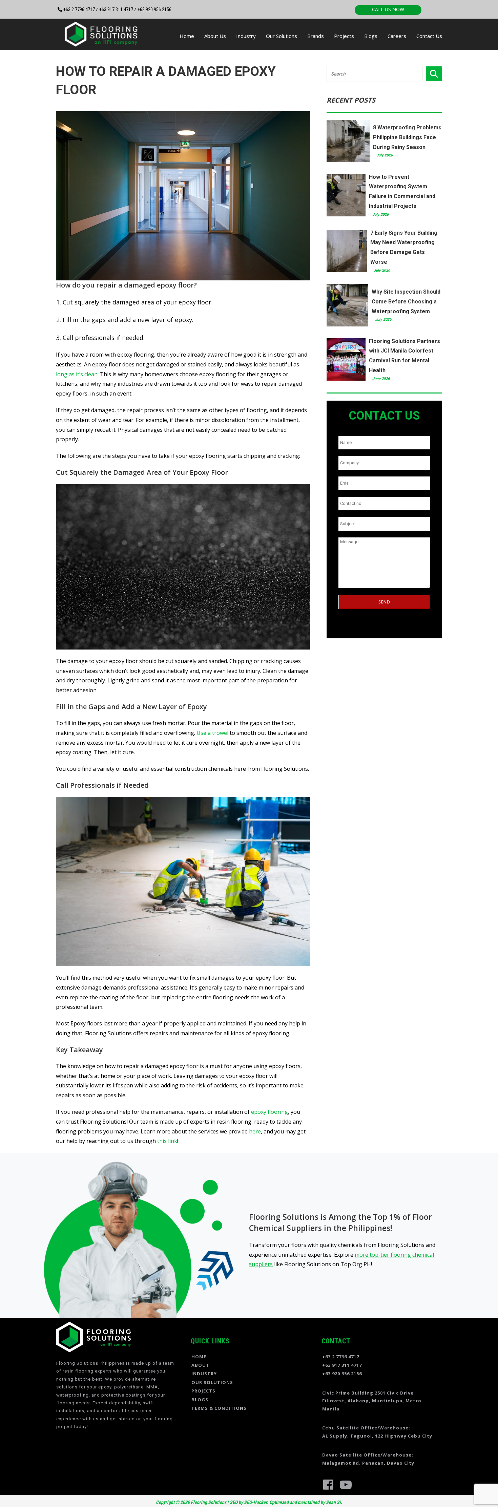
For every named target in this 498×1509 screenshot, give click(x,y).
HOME (198, 1357)
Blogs (370, 36)
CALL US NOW (388, 9)
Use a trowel (212, 733)
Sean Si (333, 1502)
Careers (397, 36)
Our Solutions (281, 36)
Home (187, 36)
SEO (233, 1502)
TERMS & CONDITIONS (219, 1408)
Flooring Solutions (208, 1502)
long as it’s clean (77, 374)
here (255, 1131)
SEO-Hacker (255, 1502)
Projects (344, 36)
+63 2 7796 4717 (79, 9)
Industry (246, 36)
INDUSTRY (204, 1373)
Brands (315, 36)
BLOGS (199, 1400)
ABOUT (200, 1365)
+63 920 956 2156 (154, 9)
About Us (215, 36)
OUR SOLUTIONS (212, 1382)
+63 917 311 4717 (116, 9)
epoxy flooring (269, 1111)
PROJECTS (203, 1391)
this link (167, 1141)
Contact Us (429, 36)
